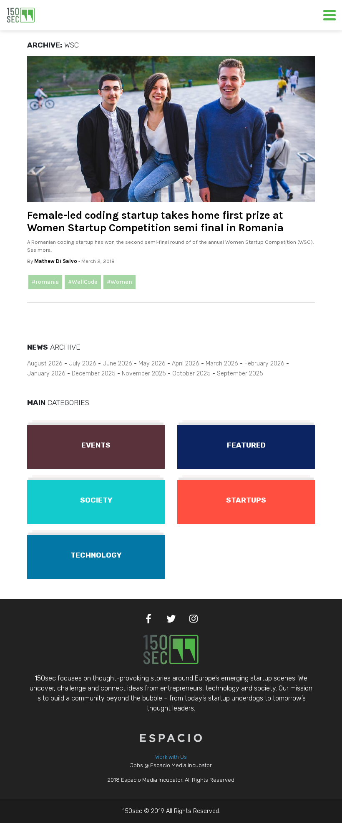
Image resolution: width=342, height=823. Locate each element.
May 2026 (152, 363)
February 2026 (264, 363)
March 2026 (222, 363)
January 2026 (46, 373)
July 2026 (82, 363)
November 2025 (144, 373)
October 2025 (191, 373)
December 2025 (94, 373)
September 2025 (240, 373)
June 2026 (117, 363)
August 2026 (45, 363)
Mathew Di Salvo (55, 261)
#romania (45, 281)
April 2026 (185, 363)
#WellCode (83, 281)
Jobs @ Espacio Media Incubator (171, 765)
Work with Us (171, 757)
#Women (119, 281)
